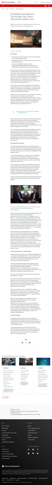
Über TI (7, 8)
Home (3, 8)
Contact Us (35, 414)
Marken (3, 480)
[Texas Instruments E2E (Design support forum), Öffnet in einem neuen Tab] (33, 453)
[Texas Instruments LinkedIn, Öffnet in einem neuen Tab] (28, 453)
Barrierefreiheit (5, 478)
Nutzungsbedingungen (43, 478)
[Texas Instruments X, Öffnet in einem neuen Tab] (37, 449)
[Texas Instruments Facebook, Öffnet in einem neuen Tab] (33, 449)
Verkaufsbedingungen (32, 478)
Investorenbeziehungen (6, 437)
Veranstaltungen (5, 435)
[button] (3, 5)
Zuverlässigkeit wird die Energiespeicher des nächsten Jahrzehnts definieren (26, 376)
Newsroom (12, 8)
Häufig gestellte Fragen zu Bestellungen (9, 456)
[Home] (8, 2)
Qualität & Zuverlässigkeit (33, 437)
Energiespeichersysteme (18, 216)
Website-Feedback (10, 480)
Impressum (17, 480)
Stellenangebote (5, 428)
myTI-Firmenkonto (5, 451)
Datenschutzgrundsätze (22, 478)
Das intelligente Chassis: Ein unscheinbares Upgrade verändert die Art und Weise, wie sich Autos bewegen (43, 376)
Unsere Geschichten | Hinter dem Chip (9, 432)
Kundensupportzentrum (32, 432)
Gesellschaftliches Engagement (8, 441)
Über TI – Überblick (5, 426)
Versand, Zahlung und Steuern (8, 453)
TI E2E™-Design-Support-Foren (34, 428)
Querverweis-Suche (31, 430)
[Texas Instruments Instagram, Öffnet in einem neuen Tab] (28, 449)
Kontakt (29, 426)
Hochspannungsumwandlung (21, 303)
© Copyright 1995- (6, 482)
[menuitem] (45, 5)
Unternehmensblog (19, 8)
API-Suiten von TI (5, 449)
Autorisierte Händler (6, 458)
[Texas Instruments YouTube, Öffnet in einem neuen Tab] (37, 453)
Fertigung (4, 439)
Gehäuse (29, 435)
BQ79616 (20, 268)
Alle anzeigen (5, 397)
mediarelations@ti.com (15, 413)
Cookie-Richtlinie (12, 478)
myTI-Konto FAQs (31, 439)
